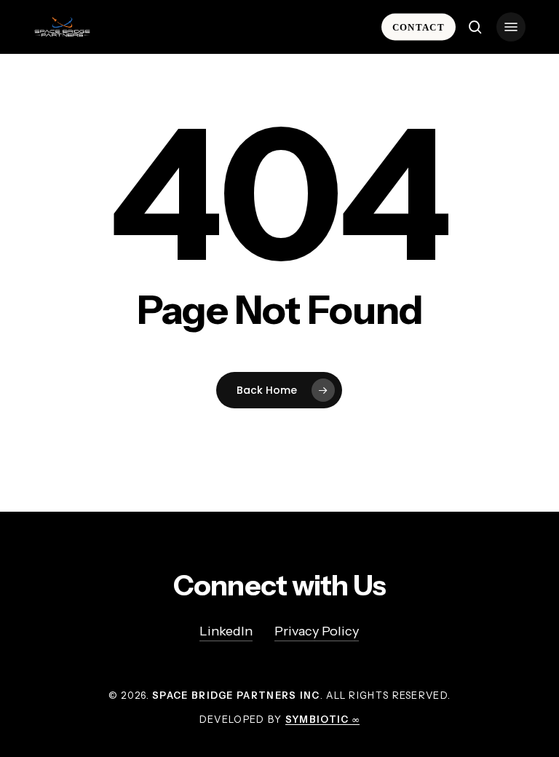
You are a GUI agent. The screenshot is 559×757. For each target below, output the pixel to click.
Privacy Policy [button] (316, 631)
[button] (511, 27)
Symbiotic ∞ (322, 719)
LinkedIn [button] (226, 631)
